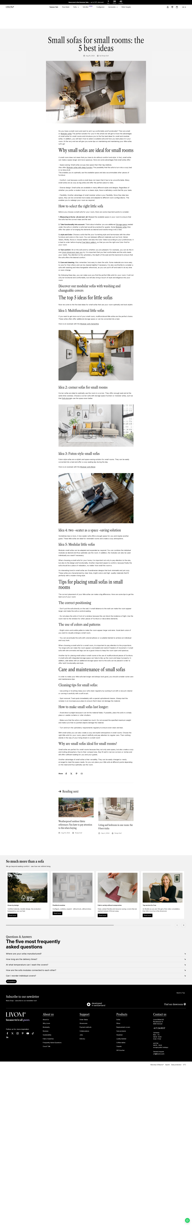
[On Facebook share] (66, 774)
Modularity (46, 1027)
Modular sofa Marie (87, 467)
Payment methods (85, 1027)
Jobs (81, 1035)
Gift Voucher (120, 1050)
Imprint (167, 1064)
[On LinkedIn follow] (7, 1037)
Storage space (121, 224)
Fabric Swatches (48, 1039)
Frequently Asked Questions (52, 1042)
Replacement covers (123, 1027)
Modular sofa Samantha (89, 324)
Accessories (112, 7)
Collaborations (84, 1031)
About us (48, 1014)
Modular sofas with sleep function (79, 167)
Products (121, 1014)
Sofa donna (66, 398)
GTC (184, 1064)
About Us (46, 1019)
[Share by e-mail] (82, 774)
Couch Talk (46, 1046)
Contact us (159, 1014)
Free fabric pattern (89, 242)
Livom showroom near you (72, 252)
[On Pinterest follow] (22, 1033)
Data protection (176, 1064)
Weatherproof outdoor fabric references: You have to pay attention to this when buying (75, 824)
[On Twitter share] (71, 774)
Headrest (119, 1035)
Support (85, 1014)
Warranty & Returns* (157, 1064)
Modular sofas (66, 134)
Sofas (75, 7)
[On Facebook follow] (7, 1033)
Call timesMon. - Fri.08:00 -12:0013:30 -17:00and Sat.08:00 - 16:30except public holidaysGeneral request (160, 1042)
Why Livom (46, 1023)
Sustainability (47, 1035)
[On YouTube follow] (27, 1033)
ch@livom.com (158, 1054)
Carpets (119, 1046)
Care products (121, 1031)
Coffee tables (120, 1042)
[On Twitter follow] (12, 1033)
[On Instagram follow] (17, 1033)
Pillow (118, 1023)
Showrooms (83, 1023)
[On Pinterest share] (76, 774)
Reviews (45, 1031)
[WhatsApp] (187, 1220)
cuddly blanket (121, 1039)
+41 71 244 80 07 (159, 1028)
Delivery (82, 1039)
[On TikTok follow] (33, 1033)
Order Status (84, 1019)
